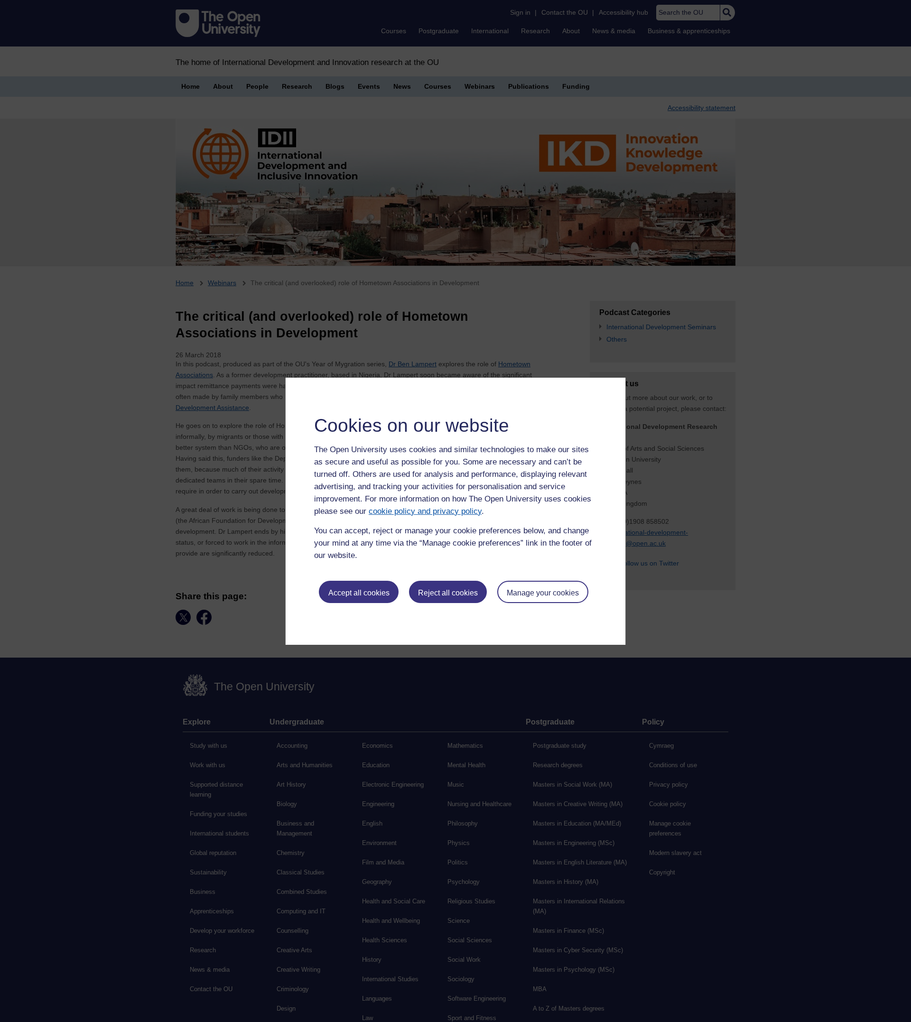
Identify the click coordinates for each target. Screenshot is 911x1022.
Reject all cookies (448, 593)
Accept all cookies (359, 593)
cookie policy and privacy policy (425, 511)
